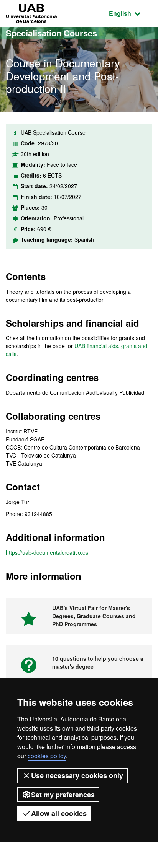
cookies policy (47, 755)
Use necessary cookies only (77, 775)
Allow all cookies (59, 813)
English (130, 13)
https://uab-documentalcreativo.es (47, 552)
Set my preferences (63, 795)
